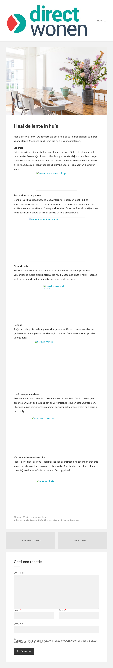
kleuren (48, 520)
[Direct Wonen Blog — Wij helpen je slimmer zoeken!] (56, 20)
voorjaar (75, 520)
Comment (19, 573)
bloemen (19, 520)
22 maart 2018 (21, 517)
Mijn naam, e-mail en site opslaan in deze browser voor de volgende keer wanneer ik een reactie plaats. (55, 642)
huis (41, 520)
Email (62, 610)
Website (18, 624)
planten (65, 520)
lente (57, 520)
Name (17, 610)
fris (27, 520)
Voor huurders (39, 517)
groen (34, 520)
